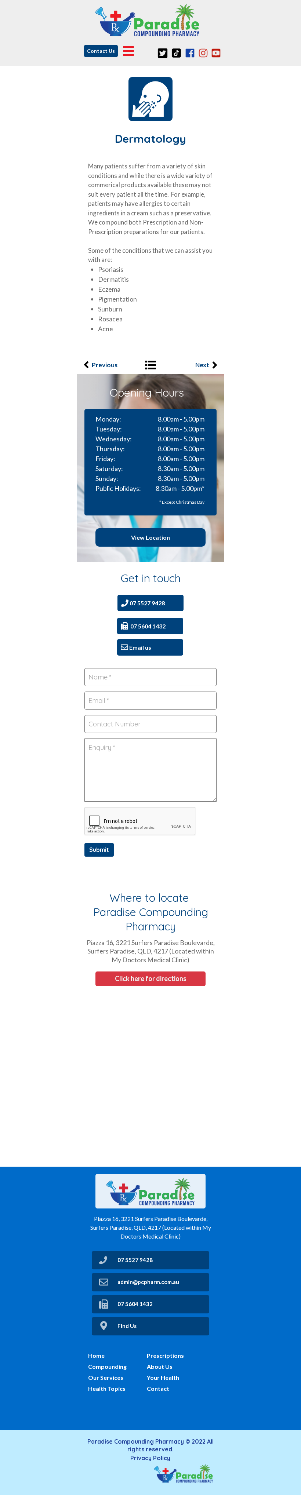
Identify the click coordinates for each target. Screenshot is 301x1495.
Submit (99, 849)
